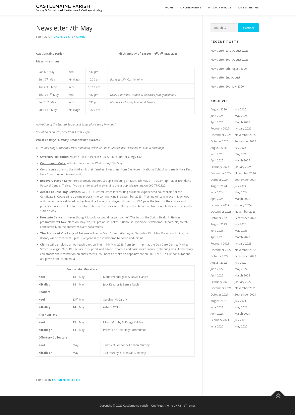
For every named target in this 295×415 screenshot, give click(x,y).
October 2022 (219, 256)
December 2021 (221, 288)
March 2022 (242, 275)
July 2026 (240, 109)
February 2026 (220, 128)
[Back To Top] (278, 396)
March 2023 (242, 237)
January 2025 (243, 167)
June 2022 (217, 269)
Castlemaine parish (63, 6)
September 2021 (245, 294)
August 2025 (219, 148)
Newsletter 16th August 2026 (229, 59)
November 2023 (245, 211)
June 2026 (217, 116)
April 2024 (217, 199)
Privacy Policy (220, 7)
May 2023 (241, 230)
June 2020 (217, 326)
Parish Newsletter (66, 380)
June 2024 (217, 192)
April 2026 (217, 122)
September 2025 (245, 141)
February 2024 (220, 205)
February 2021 (220, 320)
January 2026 (243, 128)
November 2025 (245, 135)
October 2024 (219, 179)
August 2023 (219, 224)
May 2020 (241, 326)
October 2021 (219, 294)
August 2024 (219, 186)
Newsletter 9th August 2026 (229, 68)
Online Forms (190, 7)
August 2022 (219, 262)
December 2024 (221, 173)
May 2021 (241, 307)
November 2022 (245, 250)
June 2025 (217, 154)
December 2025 (221, 135)
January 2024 (243, 205)
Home (169, 7)
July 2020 (240, 320)
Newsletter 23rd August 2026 (229, 50)
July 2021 (240, 301)
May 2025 (241, 154)
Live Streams (248, 7)
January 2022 (243, 282)
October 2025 (219, 141)
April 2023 (217, 237)
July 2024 (240, 186)
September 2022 (245, 256)
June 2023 (217, 230)
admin (80, 37)
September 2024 (245, 179)
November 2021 (245, 288)
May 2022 (241, 269)
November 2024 (245, 173)
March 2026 (242, 122)
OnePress (157, 405)
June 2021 (217, 307)
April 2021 (217, 313)
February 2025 (220, 167)
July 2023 (240, 224)
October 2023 (219, 218)
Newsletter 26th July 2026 (227, 86)
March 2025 (242, 160)
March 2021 (242, 313)
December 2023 (221, 211)
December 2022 (221, 250)
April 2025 (217, 160)
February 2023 (220, 243)
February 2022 (220, 282)
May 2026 (241, 116)
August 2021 (219, 301)
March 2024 (242, 199)
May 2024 (241, 192)
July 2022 (240, 262)
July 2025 (240, 148)
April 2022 (217, 275)
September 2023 (245, 218)
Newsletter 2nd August (225, 77)
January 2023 (243, 243)
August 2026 (219, 109)
